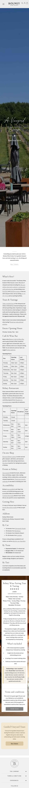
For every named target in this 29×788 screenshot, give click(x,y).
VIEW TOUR (14, 709)
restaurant (21, 287)
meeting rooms (15, 291)
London (19, 535)
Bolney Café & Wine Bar (16, 339)
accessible (11, 489)
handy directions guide (9, 507)
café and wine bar (7, 289)
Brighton (18, 531)
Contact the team (7, 495)
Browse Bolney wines (9, 456)
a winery (15, 287)
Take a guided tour (8, 303)
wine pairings (11, 350)
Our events (6, 473)
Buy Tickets (14, 264)
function (5, 291)
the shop (5, 463)
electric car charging (18, 541)
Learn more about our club (14, 593)
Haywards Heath (20, 528)
